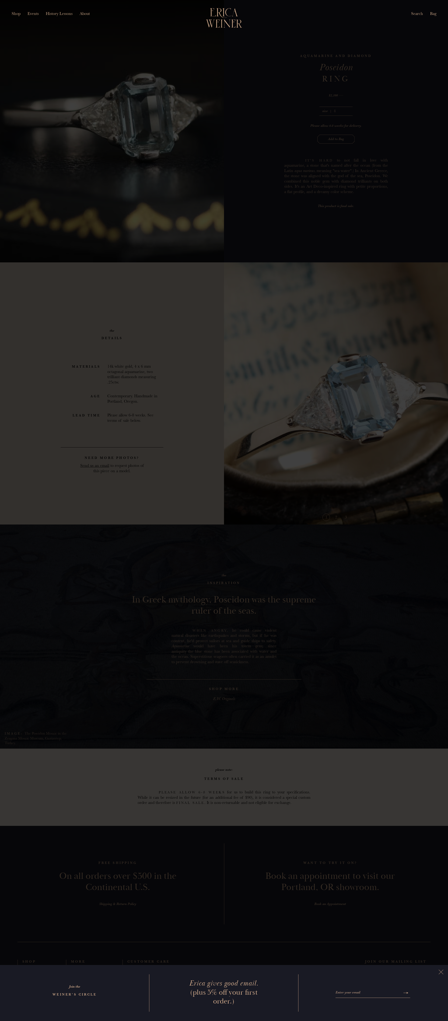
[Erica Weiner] (224, 18)
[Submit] (406, 993)
